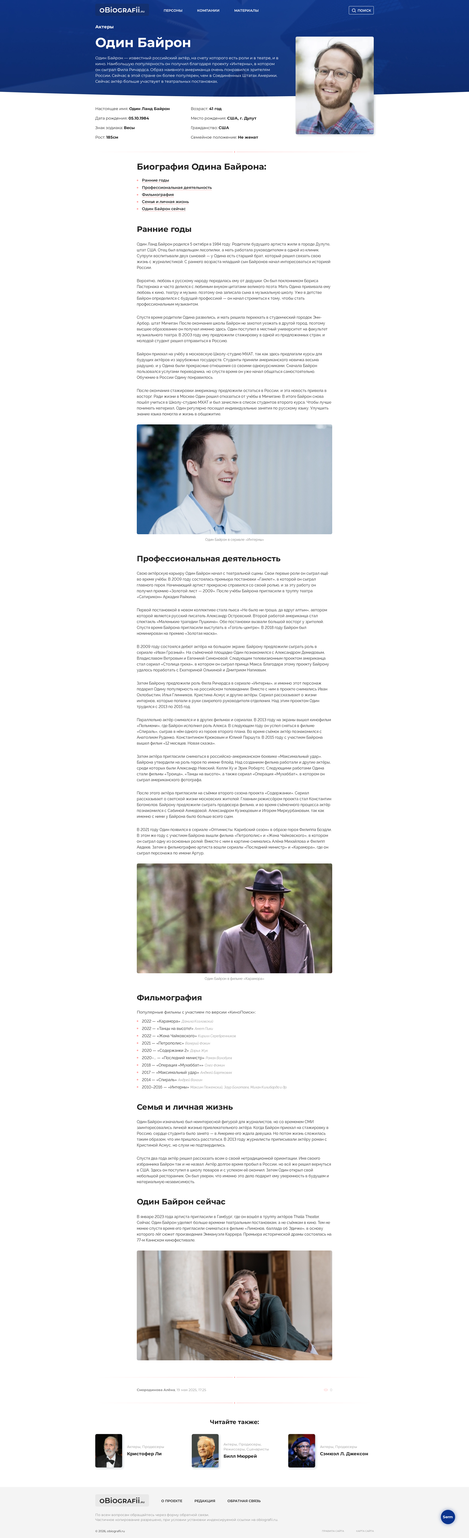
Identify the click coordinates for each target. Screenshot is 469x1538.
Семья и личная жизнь (165, 201)
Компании (208, 10)
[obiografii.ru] (122, 14)
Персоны (173, 10)
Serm (447, 1516)
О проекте (171, 1501)
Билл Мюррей (240, 1456)
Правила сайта (333, 1531)
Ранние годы (155, 180)
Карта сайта (365, 1531)
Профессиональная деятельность (177, 187)
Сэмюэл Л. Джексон (344, 1453)
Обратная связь (244, 1501)
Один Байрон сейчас (164, 208)
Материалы (246, 10)
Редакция (204, 1501)
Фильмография (158, 194)
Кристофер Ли (144, 1453)
